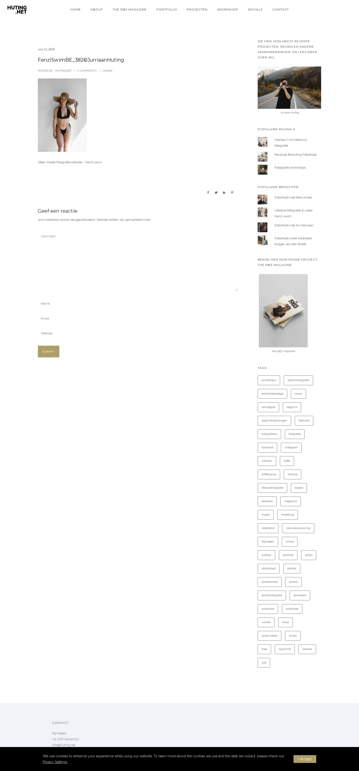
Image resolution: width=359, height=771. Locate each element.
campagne (268, 407)
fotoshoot (267, 447)
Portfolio (167, 9)
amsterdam (269, 380)
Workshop (227, 9)
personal (288, 555)
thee (264, 649)
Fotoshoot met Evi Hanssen (294, 225)
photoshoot (269, 568)
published (292, 608)
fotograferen (269, 434)
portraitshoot (270, 582)
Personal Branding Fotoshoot (296, 154)
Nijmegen (268, 541)
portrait (291, 568)
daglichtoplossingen (274, 420)
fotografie (295, 434)
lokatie (299, 487)
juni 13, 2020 (46, 49)
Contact (280, 9)
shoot (285, 622)
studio (293, 635)
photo (308, 555)
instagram (291, 447)
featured (304, 420)
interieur (267, 461)
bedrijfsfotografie (298, 380)
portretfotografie (272, 595)
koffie (287, 461)
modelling (287, 514)
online (290, 541)
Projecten (197, 9)
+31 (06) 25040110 (65, 739)
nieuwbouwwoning (298, 528)
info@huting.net (63, 745)
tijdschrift (285, 649)
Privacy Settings (55, 762)
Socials (255, 9)
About (97, 9)
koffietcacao (269, 474)
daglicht (292, 407)
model (266, 514)
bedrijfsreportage (272, 393)
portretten (300, 595)
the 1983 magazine (130, 9)
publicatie (268, 608)
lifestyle (292, 474)
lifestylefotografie (272, 487)
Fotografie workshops (290, 167)
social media (269, 635)
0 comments (86, 70)
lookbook (267, 501)
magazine (290, 501)
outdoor (266, 555)
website (307, 649)
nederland (268, 528)
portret (293, 582)
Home (75, 9)
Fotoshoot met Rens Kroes (293, 197)
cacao (298, 393)
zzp (264, 662)
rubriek (266, 622)
